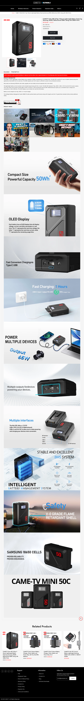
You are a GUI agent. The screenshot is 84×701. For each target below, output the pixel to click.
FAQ (19, 673)
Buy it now (52, 37)
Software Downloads (44, 681)
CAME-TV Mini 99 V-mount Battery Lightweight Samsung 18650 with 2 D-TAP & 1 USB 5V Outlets (72, 654)
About (59, 8)
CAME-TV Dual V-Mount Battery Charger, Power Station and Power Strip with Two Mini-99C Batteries (31, 654)
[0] (79, 8)
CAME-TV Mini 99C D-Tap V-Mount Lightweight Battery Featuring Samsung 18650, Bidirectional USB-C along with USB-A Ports (10, 655)
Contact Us (20, 684)
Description (6, 71)
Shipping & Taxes (22, 676)
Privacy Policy (21, 686)
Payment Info (21, 689)
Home (12, 8)
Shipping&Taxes (15, 71)
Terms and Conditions (23, 691)
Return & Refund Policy (23, 678)
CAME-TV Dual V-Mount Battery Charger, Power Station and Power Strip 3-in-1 (52, 653)
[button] (81, 618)
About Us (41, 673)
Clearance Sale (49, 8)
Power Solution (36, 8)
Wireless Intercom (23, 8)
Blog (40, 678)
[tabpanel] (12, 62)
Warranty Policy (22, 681)
